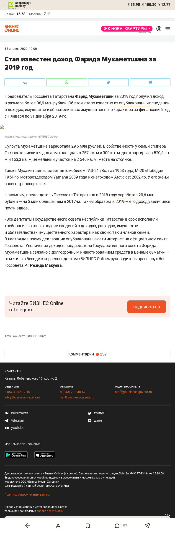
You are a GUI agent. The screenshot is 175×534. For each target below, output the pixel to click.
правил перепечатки (50, 511)
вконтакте (19, 413)
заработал (128, 194)
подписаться (146, 306)
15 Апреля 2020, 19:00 (21, 48)
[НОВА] (125, 29)
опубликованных (135, 103)
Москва (35, 14)
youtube (17, 428)
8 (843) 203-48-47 (72, 392)
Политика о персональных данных (27, 494)
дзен (97, 420)
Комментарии (87, 354)
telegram (17, 420)
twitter (98, 413)
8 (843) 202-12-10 (17, 392)
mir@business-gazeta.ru (77, 397)
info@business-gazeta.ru (22, 397)
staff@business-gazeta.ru (133, 392)
